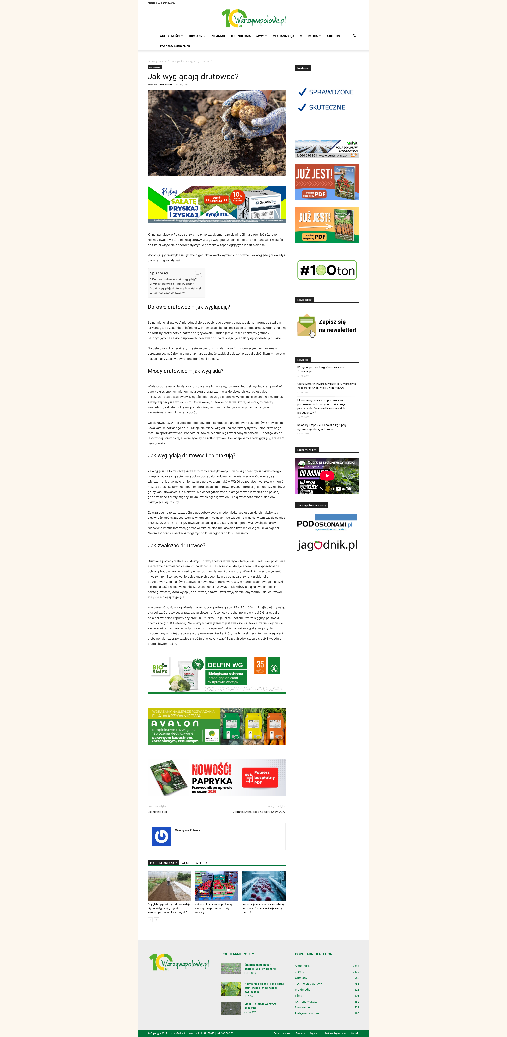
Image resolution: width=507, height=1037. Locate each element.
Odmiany (195, 36)
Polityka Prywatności (336, 1033)
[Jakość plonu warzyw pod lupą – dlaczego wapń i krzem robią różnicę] (216, 886)
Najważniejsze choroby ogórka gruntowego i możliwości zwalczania (264, 987)
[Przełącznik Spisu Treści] (196, 273)
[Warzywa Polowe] (253, 18)
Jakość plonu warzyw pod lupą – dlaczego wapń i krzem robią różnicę (214, 908)
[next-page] (156, 919)
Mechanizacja (283, 36)
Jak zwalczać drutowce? (169, 293)
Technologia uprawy (247, 36)
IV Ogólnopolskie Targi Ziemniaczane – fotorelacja (322, 369)
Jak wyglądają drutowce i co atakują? (177, 288)
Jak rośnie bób (157, 812)
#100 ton (333, 36)
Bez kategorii (174, 61)
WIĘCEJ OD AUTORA (194, 863)
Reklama (301, 1033)
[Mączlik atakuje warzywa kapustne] (231, 1008)
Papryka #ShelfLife (175, 45)
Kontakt (355, 1033)
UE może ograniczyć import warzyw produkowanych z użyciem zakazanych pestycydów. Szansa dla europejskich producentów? (322, 406)
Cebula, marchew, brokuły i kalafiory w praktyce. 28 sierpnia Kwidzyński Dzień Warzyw (327, 385)
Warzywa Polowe (163, 84)
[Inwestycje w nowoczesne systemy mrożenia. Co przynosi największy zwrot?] (264, 886)
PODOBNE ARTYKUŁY (163, 863)
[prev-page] (150, 919)
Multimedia (309, 36)
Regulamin (315, 1033)
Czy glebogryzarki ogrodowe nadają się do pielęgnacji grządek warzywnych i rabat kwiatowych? (169, 908)
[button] (354, 36)
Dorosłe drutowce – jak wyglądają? (174, 279)
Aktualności (170, 36)
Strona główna (156, 61)
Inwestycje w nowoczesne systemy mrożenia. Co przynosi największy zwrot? (263, 908)
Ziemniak (218, 36)
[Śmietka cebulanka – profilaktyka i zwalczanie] (231, 968)
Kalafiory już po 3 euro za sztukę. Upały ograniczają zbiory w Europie (321, 427)
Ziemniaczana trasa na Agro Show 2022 (259, 812)
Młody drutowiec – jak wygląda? (173, 283)
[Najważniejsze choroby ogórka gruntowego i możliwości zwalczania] (231, 989)
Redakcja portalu (283, 1033)
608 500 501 (228, 1033)
